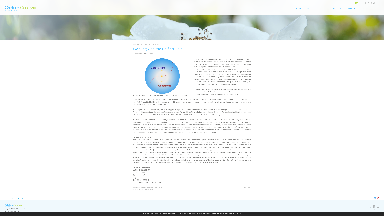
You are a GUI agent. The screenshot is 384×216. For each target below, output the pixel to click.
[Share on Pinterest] (378, 198)
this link (194, 214)
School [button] (333, 8)
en (357, 3)
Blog (316, 8)
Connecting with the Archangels (146, 189)
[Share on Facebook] (372, 198)
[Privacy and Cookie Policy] (13, 211)
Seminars (353, 9)
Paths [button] (324, 8)
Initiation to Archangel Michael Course (151, 187)
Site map (20, 198)
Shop (342, 8)
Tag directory (10, 198)
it (359, 3)
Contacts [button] (373, 8)
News (363, 8)
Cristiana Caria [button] (303, 8)
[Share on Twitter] (375, 198)
